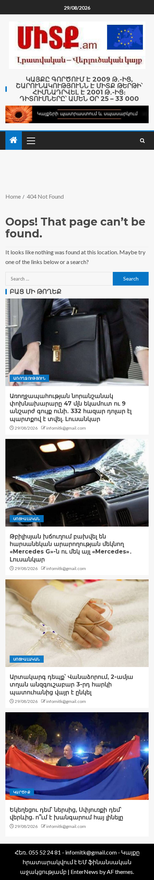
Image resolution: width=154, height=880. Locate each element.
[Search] (142, 141)
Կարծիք (21, 792)
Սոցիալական (26, 519)
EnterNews (84, 871)
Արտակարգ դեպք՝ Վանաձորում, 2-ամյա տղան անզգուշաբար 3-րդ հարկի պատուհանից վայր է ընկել (71, 684)
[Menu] (30, 140)
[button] (30, 140)
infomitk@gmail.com (66, 428)
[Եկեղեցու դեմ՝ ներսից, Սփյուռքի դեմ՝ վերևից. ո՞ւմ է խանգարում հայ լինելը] (77, 756)
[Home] (14, 140)
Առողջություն (29, 378)
